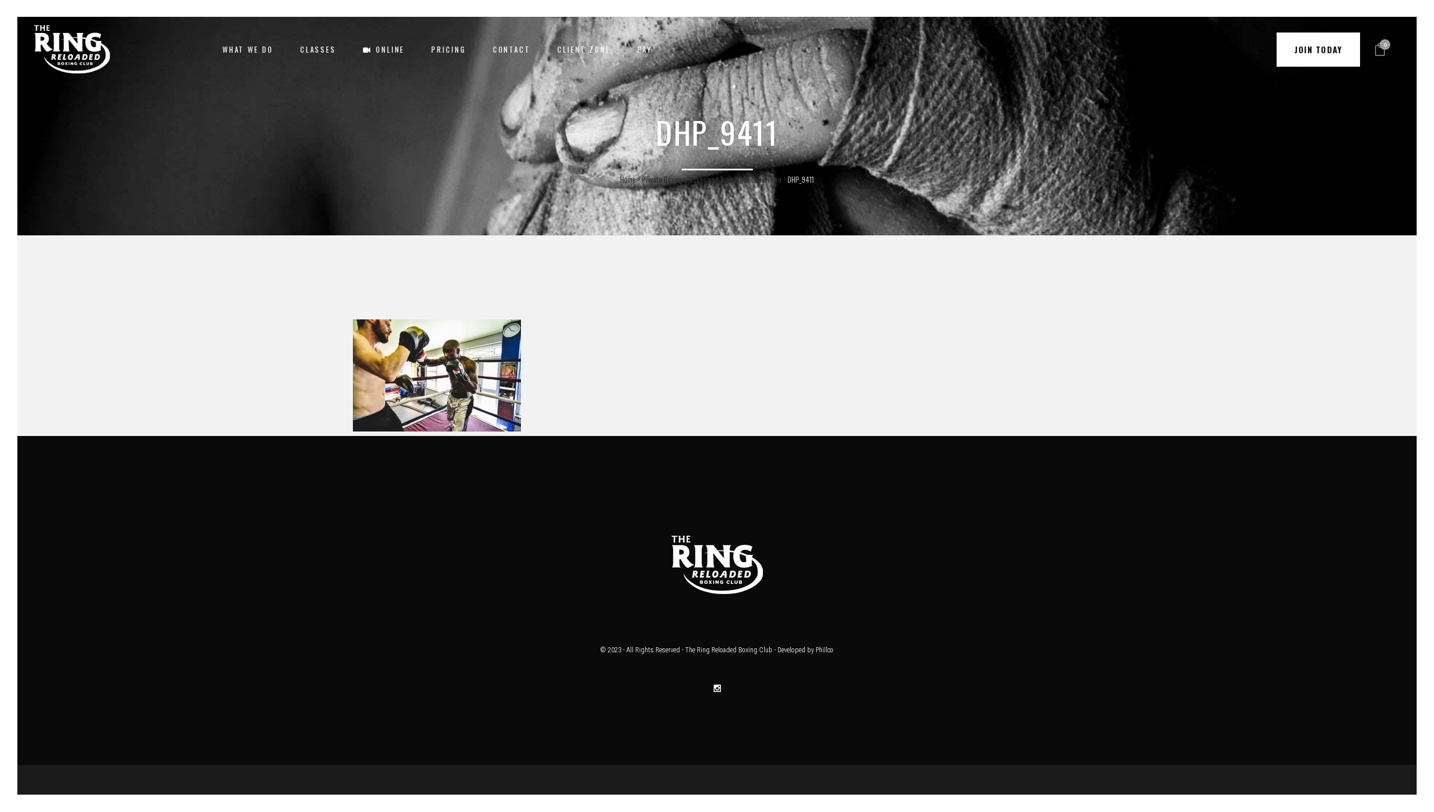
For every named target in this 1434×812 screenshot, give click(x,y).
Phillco (825, 650)
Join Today (1318, 49)
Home (628, 179)
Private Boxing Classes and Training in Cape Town (711, 179)
